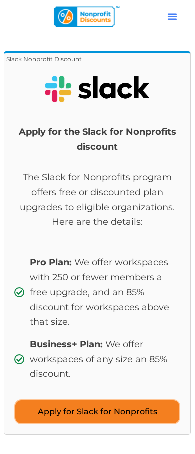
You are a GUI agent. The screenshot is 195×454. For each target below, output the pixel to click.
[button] (172, 16)
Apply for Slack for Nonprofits (98, 411)
